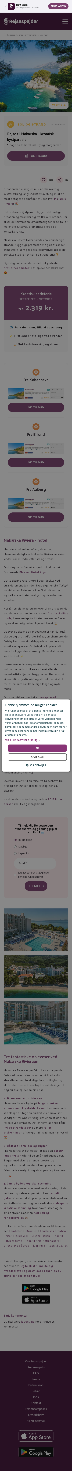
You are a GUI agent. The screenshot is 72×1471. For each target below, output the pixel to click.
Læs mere (33, 735)
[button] (36, 740)
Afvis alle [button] (37, 756)
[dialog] (36, 735)
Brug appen (58, 6)
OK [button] (37, 748)
